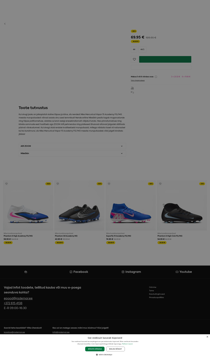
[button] (105, 354)
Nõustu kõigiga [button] (95, 349)
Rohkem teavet (127, 344)
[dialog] (105, 346)
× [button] (207, 337)
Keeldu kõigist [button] (115, 349)
